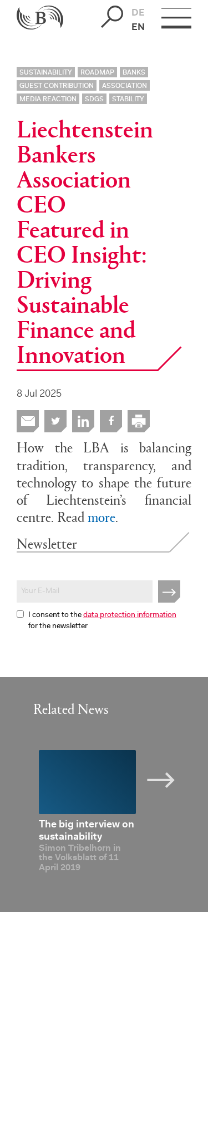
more (101, 516)
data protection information (129, 615)
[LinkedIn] (83, 421)
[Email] (28, 421)
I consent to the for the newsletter (102, 621)
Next (169, 777)
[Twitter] (55, 421)
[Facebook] (111, 421)
